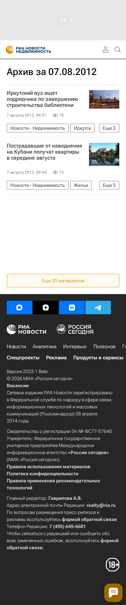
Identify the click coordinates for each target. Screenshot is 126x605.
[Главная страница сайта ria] (7, 49)
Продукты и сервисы (98, 358)
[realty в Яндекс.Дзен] (45, 307)
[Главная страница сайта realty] (40, 49)
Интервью (75, 347)
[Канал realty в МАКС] (19, 307)
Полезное (104, 347)
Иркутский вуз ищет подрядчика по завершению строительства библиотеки (42, 99)
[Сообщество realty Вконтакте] (72, 307)
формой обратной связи (89, 519)
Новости (16, 347)
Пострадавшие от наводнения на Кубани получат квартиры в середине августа (44, 152)
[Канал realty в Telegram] (98, 307)
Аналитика (44, 347)
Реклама (56, 358)
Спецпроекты (23, 358)
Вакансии (18, 385)
